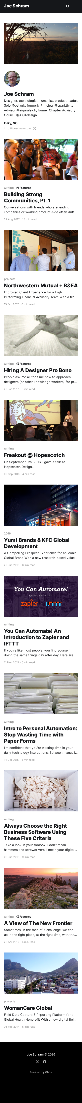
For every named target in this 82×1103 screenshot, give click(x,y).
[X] (37, 1061)
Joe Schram (16, 6)
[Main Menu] (76, 6)
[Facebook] (44, 1061)
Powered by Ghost (41, 1072)
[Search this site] (68, 6)
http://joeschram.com (17, 128)
